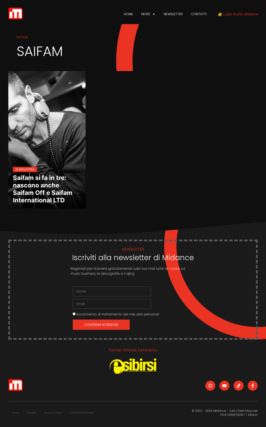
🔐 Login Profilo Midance (238, 14)
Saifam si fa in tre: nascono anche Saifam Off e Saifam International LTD (42, 189)
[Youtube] (224, 386)
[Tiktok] (239, 386)
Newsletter (173, 14)
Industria (26, 169)
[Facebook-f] (253, 386)
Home (128, 14)
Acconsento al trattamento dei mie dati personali (117, 314)
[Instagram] (210, 386)
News (145, 14)
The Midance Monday (82, 412)
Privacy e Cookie (53, 412)
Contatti (199, 14)
